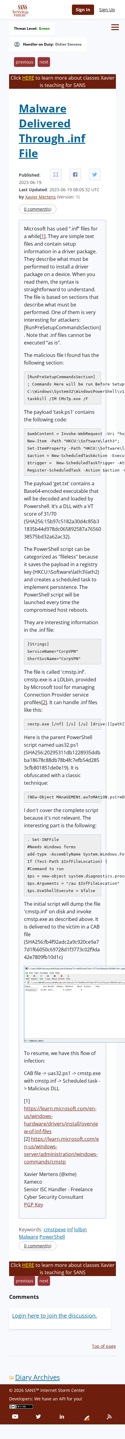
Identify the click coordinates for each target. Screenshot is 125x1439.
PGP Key (33, 1204)
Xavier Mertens (40, 197)
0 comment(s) (37, 209)
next (43, 62)
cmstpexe (55, 1229)
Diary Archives (37, 1377)
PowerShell (52, 1236)
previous (24, 62)
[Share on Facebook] (75, 174)
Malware (28, 1236)
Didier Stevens (68, 44)
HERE (28, 77)
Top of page (104, 1346)
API (62, 1399)
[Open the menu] (115, 27)
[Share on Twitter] (94, 174)
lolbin (80, 1229)
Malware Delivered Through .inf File (52, 131)
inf (70, 1229)
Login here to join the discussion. (54, 1315)
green (44, 28)
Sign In (83, 9)
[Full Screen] (56, 174)
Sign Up (107, 9)
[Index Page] (19, 9)
